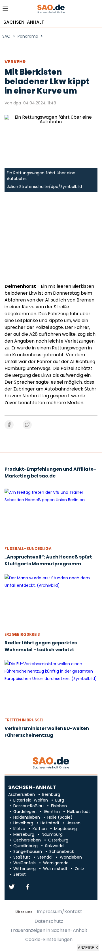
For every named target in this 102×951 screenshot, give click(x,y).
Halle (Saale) (60, 817)
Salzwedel (54, 846)
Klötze (19, 828)
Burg (59, 800)
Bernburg (51, 794)
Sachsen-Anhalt (23, 22)
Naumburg (52, 834)
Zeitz (79, 868)
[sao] (51, 763)
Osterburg (58, 840)
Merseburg (23, 834)
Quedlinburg (25, 846)
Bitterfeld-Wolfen (30, 800)
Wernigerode (56, 863)
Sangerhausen (27, 851)
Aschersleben (21, 794)
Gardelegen (25, 811)
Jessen (73, 823)
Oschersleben (27, 840)
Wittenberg (24, 868)
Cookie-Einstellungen (49, 939)
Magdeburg (65, 828)
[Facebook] (27, 887)
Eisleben (59, 806)
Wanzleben (71, 857)
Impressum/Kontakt (59, 911)
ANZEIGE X (88, 948)
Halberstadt (78, 811)
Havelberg (23, 823)
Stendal (44, 857)
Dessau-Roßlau (28, 806)
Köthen (40, 828)
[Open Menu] (5, 10)
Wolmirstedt (55, 868)
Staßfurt (21, 857)
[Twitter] (11, 887)
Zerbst (19, 874)
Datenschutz (49, 921)
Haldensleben (26, 817)
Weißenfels (24, 863)
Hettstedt (50, 823)
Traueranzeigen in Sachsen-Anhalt (49, 930)
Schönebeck (61, 851)
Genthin (52, 811)
